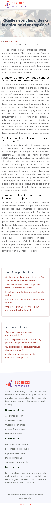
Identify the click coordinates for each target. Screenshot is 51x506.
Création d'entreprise (11, 42)
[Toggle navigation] (46, 5)
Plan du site (25, 504)
